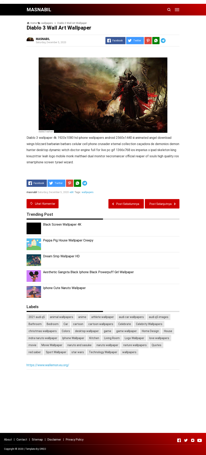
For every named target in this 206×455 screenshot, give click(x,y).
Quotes (156, 345)
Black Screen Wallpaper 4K (62, 224)
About (8, 439)
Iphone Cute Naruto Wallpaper (64, 288)
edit (72, 192)
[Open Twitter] (185, 440)
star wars (77, 352)
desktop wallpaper (87, 331)
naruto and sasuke (79, 345)
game (107, 331)
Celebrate (124, 324)
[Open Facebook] (179, 440)
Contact (21, 439)
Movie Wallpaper (51, 345)
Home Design (150, 331)
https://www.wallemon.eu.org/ (48, 365)
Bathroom (35, 324)
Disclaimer (54, 439)
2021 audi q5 (37, 317)
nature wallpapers (135, 345)
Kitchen (94, 338)
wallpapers (88, 192)
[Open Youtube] (199, 440)
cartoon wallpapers (100, 324)
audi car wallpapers (131, 317)
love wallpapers (159, 338)
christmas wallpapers (43, 331)
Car (66, 324)
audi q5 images (158, 317)
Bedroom (53, 324)
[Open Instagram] (192, 440)
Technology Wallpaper (103, 352)
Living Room (112, 338)
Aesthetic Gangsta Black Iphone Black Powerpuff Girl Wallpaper (88, 272)
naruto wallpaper (107, 345)
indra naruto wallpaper (43, 338)
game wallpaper (126, 331)
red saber (35, 352)
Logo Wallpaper (134, 338)
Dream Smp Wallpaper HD (61, 256)
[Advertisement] (103, 402)
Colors (66, 331)
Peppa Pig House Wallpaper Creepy (68, 240)
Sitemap (37, 439)
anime (82, 317)
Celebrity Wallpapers (149, 324)
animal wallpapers (61, 317)
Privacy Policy (74, 439)
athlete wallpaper (102, 317)
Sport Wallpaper (56, 352)
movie (32, 345)
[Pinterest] (148, 40)
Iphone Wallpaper (73, 338)
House (168, 331)
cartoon (78, 324)
